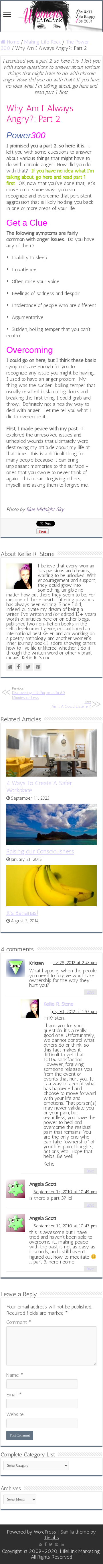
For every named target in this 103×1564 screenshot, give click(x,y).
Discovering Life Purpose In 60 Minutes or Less (38, 693)
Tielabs (51, 1537)
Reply (90, 992)
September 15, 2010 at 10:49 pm (65, 1191)
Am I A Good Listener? (71, 704)
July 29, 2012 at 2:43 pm (74, 962)
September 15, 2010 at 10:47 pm (65, 1225)
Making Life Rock (42, 42)
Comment (18, 1322)
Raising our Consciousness (40, 851)
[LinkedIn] (62, 1544)
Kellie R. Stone (58, 1004)
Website (15, 1414)
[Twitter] (50, 1544)
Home (12, 42)
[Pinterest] (56, 1544)
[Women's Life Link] (51, 16)
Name (14, 1375)
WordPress (45, 1532)
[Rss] (40, 1544)
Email (14, 1395)
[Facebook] (45, 1544)
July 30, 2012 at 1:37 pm (74, 1011)
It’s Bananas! (22, 912)
